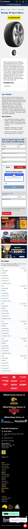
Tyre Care (4, 469)
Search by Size (5, 466)
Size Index (4, 496)
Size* (3, 144)
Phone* (9, 153)
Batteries (3, 479)
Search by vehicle (21, 264)
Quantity (21, 144)
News (3, 491)
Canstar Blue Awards (6, 498)
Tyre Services (4, 481)
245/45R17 (23, 303)
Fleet (3, 490)
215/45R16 (23, 268)
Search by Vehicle (6, 464)
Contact (4, 486)
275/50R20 (23, 338)
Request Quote (6, 213)
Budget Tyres (4, 499)
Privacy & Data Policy (9, 525)
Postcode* (4, 162)
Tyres (3, 462)
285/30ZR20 (23, 356)
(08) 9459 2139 (8, 438)
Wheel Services (5, 483)
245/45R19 (23, 321)
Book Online (5, 488)
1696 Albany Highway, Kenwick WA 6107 (13, 434)
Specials (4, 484)
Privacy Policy (5, 210)
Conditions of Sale (17, 525)
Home (3, 9)
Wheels (4, 473)
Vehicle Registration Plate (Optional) (7, 194)
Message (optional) (6, 199)
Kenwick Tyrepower (15, 4)
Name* (3, 149)
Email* (3, 157)
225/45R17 (23, 286)
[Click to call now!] (16, 1)
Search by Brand (5, 467)
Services (4, 478)
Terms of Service (13, 210)
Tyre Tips (4, 471)
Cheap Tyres (4, 501)
